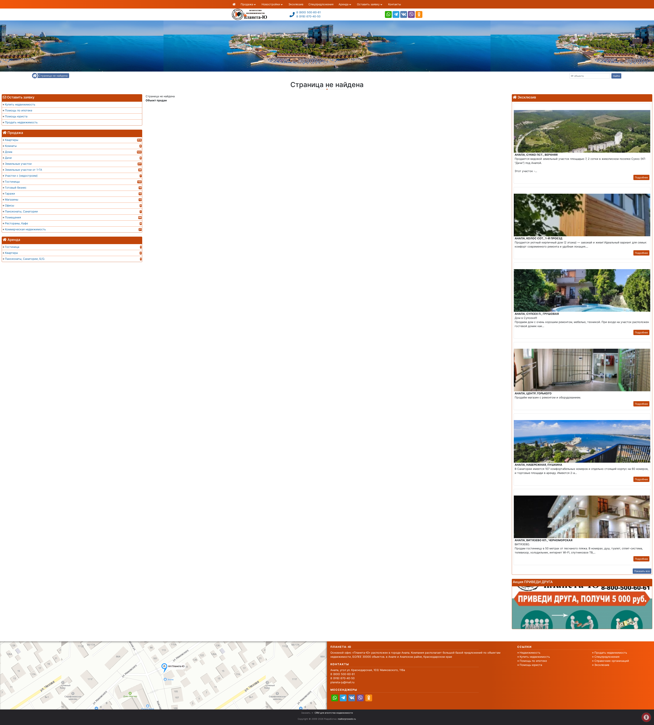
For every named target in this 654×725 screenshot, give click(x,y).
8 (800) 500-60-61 (308, 12)
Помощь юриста (531, 665)
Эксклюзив (296, 4)
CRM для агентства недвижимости (334, 712)
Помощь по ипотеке (533, 660)
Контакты (394, 4)
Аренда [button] (344, 4)
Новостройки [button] (271, 4)
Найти (616, 75)
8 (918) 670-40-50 (308, 16)
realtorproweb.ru (347, 719)
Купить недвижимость (535, 656)
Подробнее (641, 177)
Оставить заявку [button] (368, 4)
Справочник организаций (611, 660)
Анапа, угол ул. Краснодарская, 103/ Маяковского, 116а (367, 670)
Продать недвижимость (610, 652)
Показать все (642, 571)
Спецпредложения (320, 4)
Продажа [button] (247, 4)
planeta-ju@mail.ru (342, 682)
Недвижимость (530, 652)
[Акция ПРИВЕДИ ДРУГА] (582, 607)
